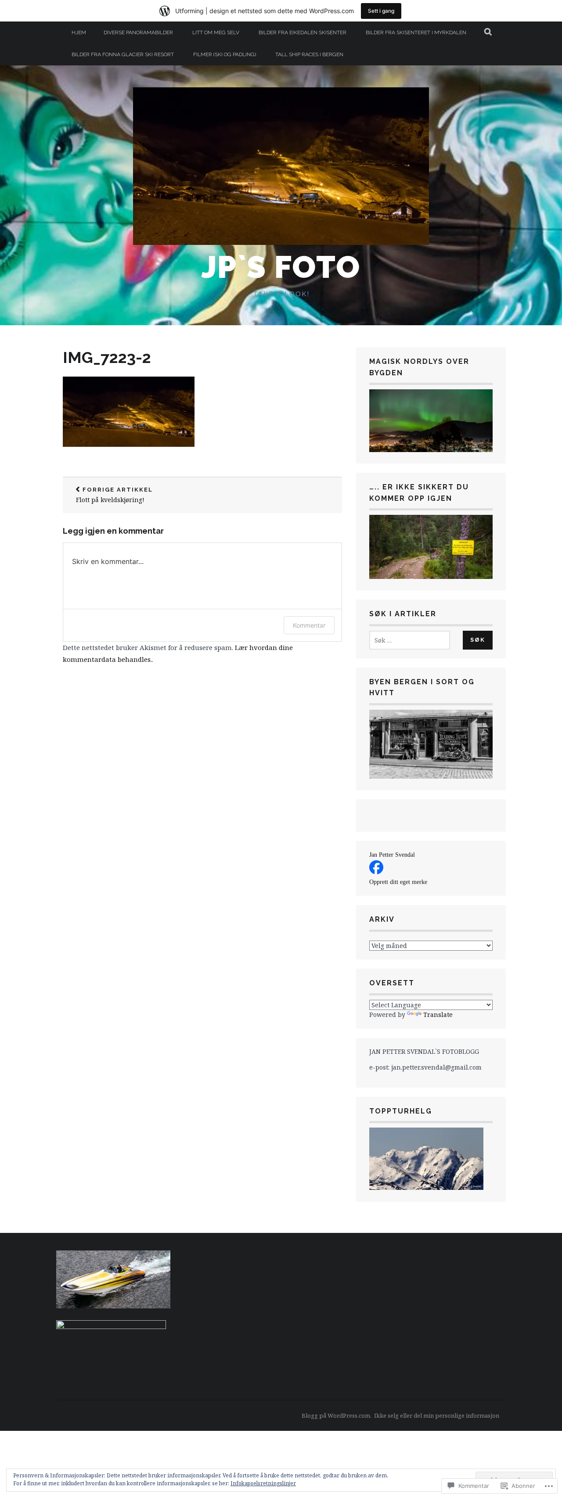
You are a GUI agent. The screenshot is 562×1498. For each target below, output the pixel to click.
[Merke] (409, 640)
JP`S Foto (281, 267)
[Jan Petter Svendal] (376, 872)
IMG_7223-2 (107, 357)
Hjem (79, 32)
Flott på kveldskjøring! (114, 495)
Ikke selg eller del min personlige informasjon (436, 1415)
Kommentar (309, 625)
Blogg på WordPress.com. (336, 1415)
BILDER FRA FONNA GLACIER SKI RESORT (123, 54)
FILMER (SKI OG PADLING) (224, 54)
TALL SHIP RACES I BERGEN (309, 54)
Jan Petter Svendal (392, 854)
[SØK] (488, 32)
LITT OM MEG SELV (215, 32)
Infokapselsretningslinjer (263, 1483)
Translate (438, 1014)
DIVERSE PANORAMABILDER (138, 32)
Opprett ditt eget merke (398, 882)
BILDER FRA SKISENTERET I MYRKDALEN (416, 32)
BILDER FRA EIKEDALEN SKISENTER (302, 32)
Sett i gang (381, 10)
